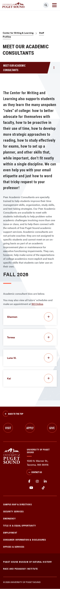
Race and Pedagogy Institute (20, 568)
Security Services (13, 511)
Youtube (31, 487)
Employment (10, 532)
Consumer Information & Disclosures (24, 539)
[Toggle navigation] (54, 5)
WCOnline (37, 304)
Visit (8, 427)
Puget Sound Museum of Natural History (27, 561)
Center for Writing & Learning (18, 32)
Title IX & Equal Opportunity (19, 525)
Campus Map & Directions (17, 504)
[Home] (11, 455)
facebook (29, 481)
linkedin (45, 481)
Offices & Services (13, 546)
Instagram (37, 481)
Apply (30, 427)
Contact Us (36, 472)
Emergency (9, 518)
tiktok (43, 487)
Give (52, 427)
